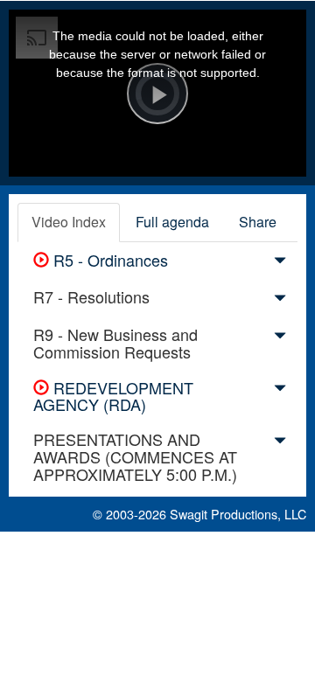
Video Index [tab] (69, 222)
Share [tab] (257, 222)
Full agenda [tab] (172, 222)
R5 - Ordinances (108, 259)
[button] (280, 263)
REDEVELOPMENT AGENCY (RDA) (113, 396)
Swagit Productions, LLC (238, 514)
